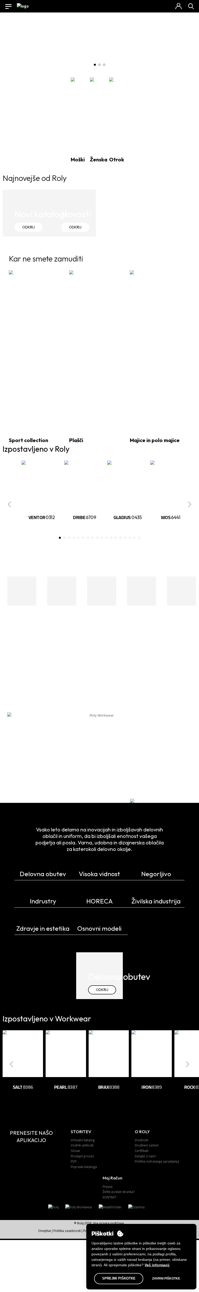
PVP (73, 1161)
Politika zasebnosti (67, 1231)
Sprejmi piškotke (119, 1278)
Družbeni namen (147, 1145)
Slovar (75, 1150)
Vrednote (141, 1140)
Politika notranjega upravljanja (157, 1161)
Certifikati (141, 1150)
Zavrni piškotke (166, 1278)
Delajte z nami (145, 1156)
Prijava (107, 1186)
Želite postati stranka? (118, 1192)
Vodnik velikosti (82, 1145)
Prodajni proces (82, 1156)
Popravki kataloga (84, 1167)
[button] (95, 65)
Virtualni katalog (83, 1140)
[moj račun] (178, 6)
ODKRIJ (28, 227)
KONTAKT (109, 1197)
